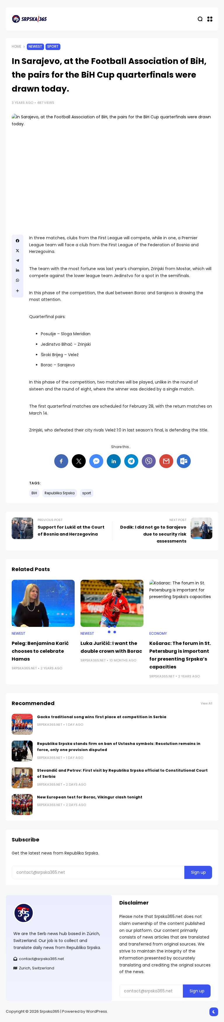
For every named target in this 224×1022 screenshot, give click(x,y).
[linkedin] (17, 270)
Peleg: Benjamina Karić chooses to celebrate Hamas (40, 651)
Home (16, 46)
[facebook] (17, 240)
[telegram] (17, 260)
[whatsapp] (17, 280)
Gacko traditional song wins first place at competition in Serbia (101, 716)
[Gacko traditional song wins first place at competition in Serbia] (22, 724)
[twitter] (17, 250)
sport (86, 493)
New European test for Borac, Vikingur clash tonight (89, 797)
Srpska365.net (24, 668)
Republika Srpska (60, 493)
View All (206, 703)
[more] (17, 290)
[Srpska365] (29, 19)
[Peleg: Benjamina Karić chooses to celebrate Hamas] (43, 603)
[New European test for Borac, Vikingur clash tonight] (22, 804)
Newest (35, 46)
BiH (34, 493)
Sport (53, 46)
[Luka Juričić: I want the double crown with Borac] (112, 603)
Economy (158, 633)
